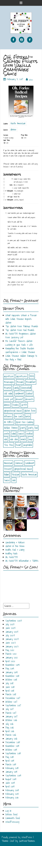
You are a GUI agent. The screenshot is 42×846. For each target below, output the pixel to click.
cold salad (8, 393)
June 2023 (10, 643)
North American (18, 123)
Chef (12, 841)
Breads (20, 382)
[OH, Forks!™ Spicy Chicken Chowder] (33, 501)
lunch (27, 416)
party (23, 428)
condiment (19, 393)
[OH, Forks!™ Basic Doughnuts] (21, 501)
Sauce (7, 480)
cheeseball (26, 388)
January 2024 (12, 639)
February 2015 (12, 768)
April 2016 (9, 731)
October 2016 (11, 720)
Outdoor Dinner (11, 428)
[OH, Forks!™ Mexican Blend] (9, 513)
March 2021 (10, 654)
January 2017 (11, 716)
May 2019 (9, 668)
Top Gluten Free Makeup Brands (21, 326)
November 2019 (12, 665)
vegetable (27, 445)
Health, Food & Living (14, 550)
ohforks (31, 80)
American (8, 463)
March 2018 (10, 694)
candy (16, 388)
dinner (13, 129)
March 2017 (10, 713)
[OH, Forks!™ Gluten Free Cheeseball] (21, 525)
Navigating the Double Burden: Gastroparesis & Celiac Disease (20, 350)
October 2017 (11, 702)
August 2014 (10, 779)
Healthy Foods (11, 553)
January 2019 (11, 672)
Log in (8, 811)
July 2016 (9, 724)
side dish (14, 439)
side (5, 439)
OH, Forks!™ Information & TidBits (21, 561)
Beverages (9, 382)
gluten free (29, 411)
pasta (6, 433)
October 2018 (11, 680)
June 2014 (10, 783)
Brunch (7, 388)
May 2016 (9, 727)
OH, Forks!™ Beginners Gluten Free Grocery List (20, 335)
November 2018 (12, 676)
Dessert (8, 469)
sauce (21, 433)
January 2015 (11, 772)
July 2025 (10, 624)
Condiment (29, 463)
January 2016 (11, 739)
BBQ (32, 376)
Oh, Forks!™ (11, 557)
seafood (29, 433)
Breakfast (30, 382)
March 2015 (10, 764)
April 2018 (9, 691)
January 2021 (11, 657)
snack (23, 439)
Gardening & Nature (15, 542)
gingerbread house (13, 411)
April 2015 (9, 761)
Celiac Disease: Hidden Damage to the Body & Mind (21, 357)
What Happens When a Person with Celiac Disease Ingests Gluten (21, 319)
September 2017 (13, 705)
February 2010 (11, 797)
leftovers (8, 416)
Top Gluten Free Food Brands (19, 330)
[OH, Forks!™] (21, 23)
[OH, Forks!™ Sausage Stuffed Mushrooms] (9, 501)
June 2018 (9, 687)
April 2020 (10, 661)
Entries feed (11, 814)
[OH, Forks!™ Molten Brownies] (21, 513)
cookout (29, 393)
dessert (19, 399)
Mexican (15, 474)
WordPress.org (12, 822)
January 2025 (11, 632)
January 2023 (12, 646)
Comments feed (12, 818)
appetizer (9, 376)
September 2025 (13, 621)
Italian (6, 474)
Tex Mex (8, 445)
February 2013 (12, 794)
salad (14, 433)
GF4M (24, 405)
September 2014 (13, 775)
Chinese (18, 463)
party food (33, 428)
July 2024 (10, 635)
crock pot (8, 399)
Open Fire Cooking (24, 422)
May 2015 (9, 757)
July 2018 (9, 683)
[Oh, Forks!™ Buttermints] (33, 513)
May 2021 (9, 650)
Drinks (15, 405)
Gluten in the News (14, 546)
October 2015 (11, 750)
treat (18, 445)
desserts (29, 399)
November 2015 (12, 746)
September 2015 (13, 753)
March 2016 (10, 735)
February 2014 (12, 790)
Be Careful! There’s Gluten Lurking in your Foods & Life (19, 343)
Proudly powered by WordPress (17, 837)
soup (31, 439)
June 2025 (10, 628)
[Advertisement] (19, 585)
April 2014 (10, 786)
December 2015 (12, 742)
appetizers (21, 376)
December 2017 (12, 698)
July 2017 (9, 709)
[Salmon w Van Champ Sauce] (21, 102)
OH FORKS (8, 422)
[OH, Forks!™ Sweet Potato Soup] (9, 525)
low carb (19, 416)
